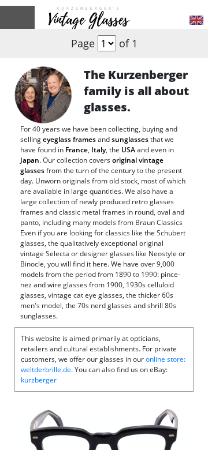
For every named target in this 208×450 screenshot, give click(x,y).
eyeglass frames (69, 139)
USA (128, 150)
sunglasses (130, 139)
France (76, 150)
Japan (29, 160)
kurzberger (39, 380)
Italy (98, 150)
